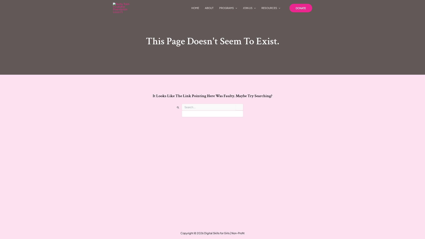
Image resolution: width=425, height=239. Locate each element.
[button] (235, 8)
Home (195, 7)
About (209, 7)
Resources (269, 7)
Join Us (248, 7)
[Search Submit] (178, 107)
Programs (226, 7)
